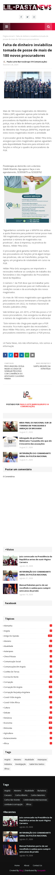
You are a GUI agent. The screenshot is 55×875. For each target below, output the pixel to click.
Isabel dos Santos (36, 764)
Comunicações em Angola (27, 666)
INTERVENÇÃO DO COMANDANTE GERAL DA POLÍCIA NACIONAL (35, 455)
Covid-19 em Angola (27, 697)
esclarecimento (27, 738)
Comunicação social (27, 661)
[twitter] (27, 17)
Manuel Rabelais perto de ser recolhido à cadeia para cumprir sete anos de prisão (35, 588)
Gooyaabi (41, 870)
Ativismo (27, 641)
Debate (27, 712)
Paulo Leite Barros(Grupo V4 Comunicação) (27, 61)
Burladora (42, 790)
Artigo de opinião (27, 636)
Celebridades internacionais (35, 800)
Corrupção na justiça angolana (27, 692)
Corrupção (27, 682)
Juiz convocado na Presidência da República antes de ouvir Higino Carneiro (35, 559)
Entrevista (27, 728)
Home (17, 865)
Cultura (27, 707)
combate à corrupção (13, 804)
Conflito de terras (27, 671)
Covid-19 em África (27, 702)
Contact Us (37, 865)
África (27, 743)
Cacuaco (8, 795)
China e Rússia (27, 656)
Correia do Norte (27, 677)
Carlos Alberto (21, 795)
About (26, 865)
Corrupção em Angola (27, 687)
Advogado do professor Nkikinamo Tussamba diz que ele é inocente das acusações (35, 441)
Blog (21, 870)
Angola (27, 631)
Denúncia (27, 717)
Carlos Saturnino (38, 795)
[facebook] (21, 17)
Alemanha (27, 625)
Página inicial (8, 36)
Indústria (8, 764)
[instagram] (34, 17)
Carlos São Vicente (12, 800)
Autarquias (27, 651)
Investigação (20, 764)
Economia (27, 723)
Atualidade (27, 646)
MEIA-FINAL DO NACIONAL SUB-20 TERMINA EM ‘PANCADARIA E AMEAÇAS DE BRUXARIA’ (35, 425)
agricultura (27, 733)
